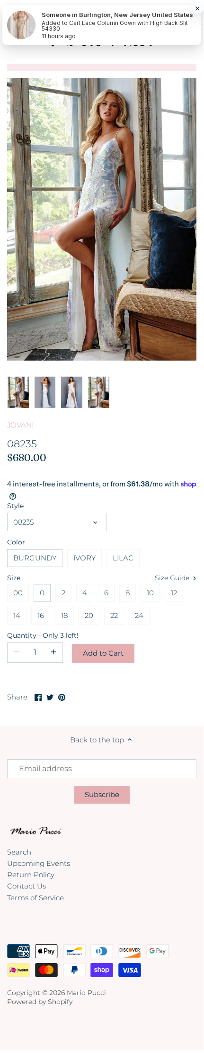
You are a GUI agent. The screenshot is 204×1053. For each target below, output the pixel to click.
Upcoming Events (38, 863)
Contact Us (26, 885)
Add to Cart (103, 653)
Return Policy (30, 874)
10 (150, 592)
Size (13, 578)
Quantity (35, 635)
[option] (18, 392)
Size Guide (173, 578)
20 (89, 615)
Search (19, 851)
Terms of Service (35, 897)
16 (40, 615)
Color (16, 542)
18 (64, 615)
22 (114, 615)
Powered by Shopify (39, 1001)
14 (16, 615)
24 (139, 615)
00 (18, 592)
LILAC (123, 557)
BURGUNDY (34, 557)
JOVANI (20, 424)
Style (15, 506)
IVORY (84, 557)
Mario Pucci (86, 992)
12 (174, 592)
